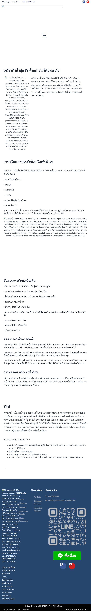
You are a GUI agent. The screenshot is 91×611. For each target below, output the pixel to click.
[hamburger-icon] (44, 35)
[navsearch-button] (88, 35)
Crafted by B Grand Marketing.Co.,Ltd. (77, 610)
